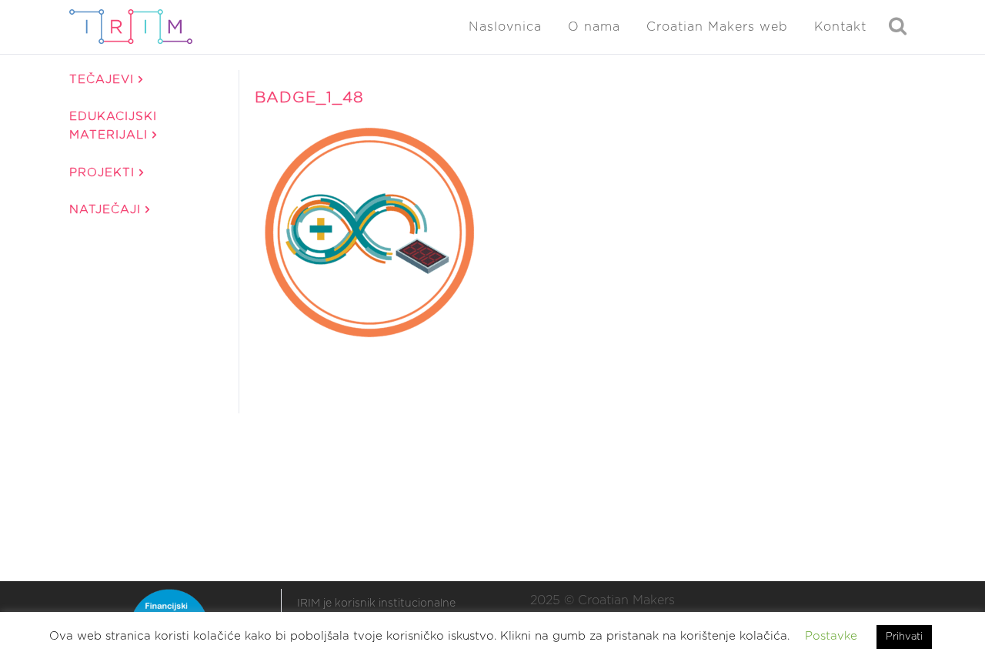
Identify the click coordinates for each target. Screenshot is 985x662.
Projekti (104, 173)
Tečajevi (104, 79)
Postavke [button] (831, 636)
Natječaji (107, 210)
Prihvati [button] (904, 637)
